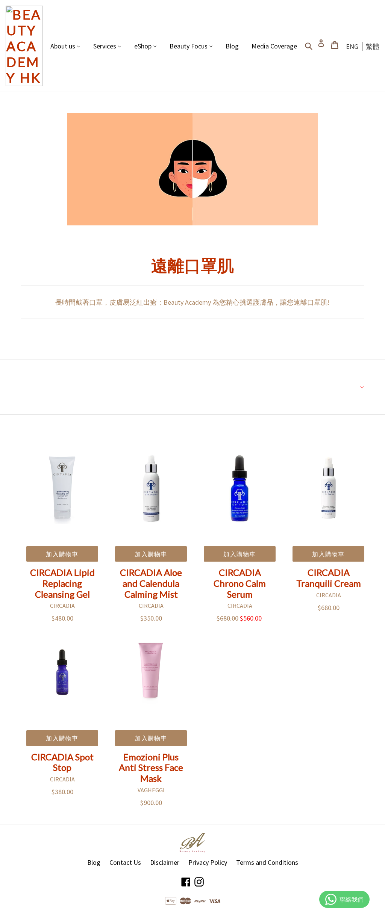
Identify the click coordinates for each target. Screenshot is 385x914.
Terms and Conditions (267, 862)
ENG (352, 46)
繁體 (372, 46)
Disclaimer (164, 862)
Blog (93, 862)
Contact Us (125, 862)
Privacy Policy (207, 862)
